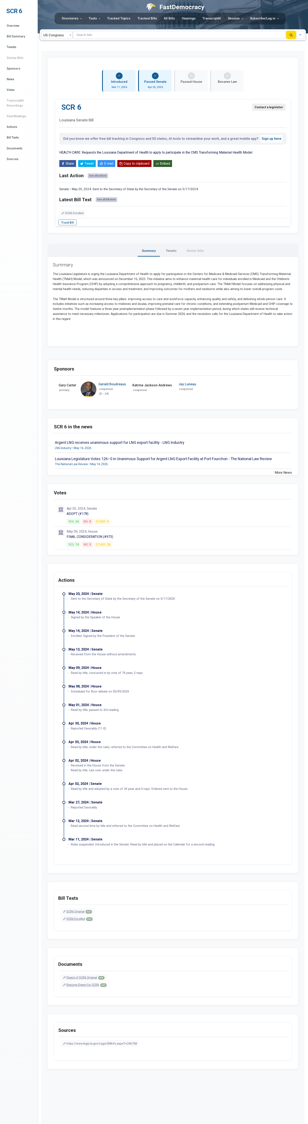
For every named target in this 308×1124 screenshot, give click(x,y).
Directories (70, 18)
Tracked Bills (147, 18)
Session (234, 18)
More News (283, 473)
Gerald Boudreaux (112, 384)
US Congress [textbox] (53, 35)
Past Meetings (16, 116)
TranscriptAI (211, 18)
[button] (300, 35)
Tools (93, 18)
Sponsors (13, 68)
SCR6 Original (78, 911)
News (10, 79)
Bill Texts (13, 137)
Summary (149, 251)
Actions (12, 127)
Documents (14, 148)
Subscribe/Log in (262, 18)
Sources (12, 159)
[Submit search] (291, 35)
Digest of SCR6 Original (84, 977)
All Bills (169, 18)
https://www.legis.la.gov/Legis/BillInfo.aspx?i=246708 (101, 1043)
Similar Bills (15, 58)
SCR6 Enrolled (74, 213)
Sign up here (271, 139)
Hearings (188, 18)
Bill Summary (16, 36)
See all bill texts (106, 199)
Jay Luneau (187, 384)
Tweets (11, 47)
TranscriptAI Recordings (15, 103)
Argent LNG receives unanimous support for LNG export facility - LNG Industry (119, 442)
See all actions (98, 175)
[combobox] (57, 35)
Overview (13, 25)
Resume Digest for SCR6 (85, 985)
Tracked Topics (118, 18)
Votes (11, 90)
